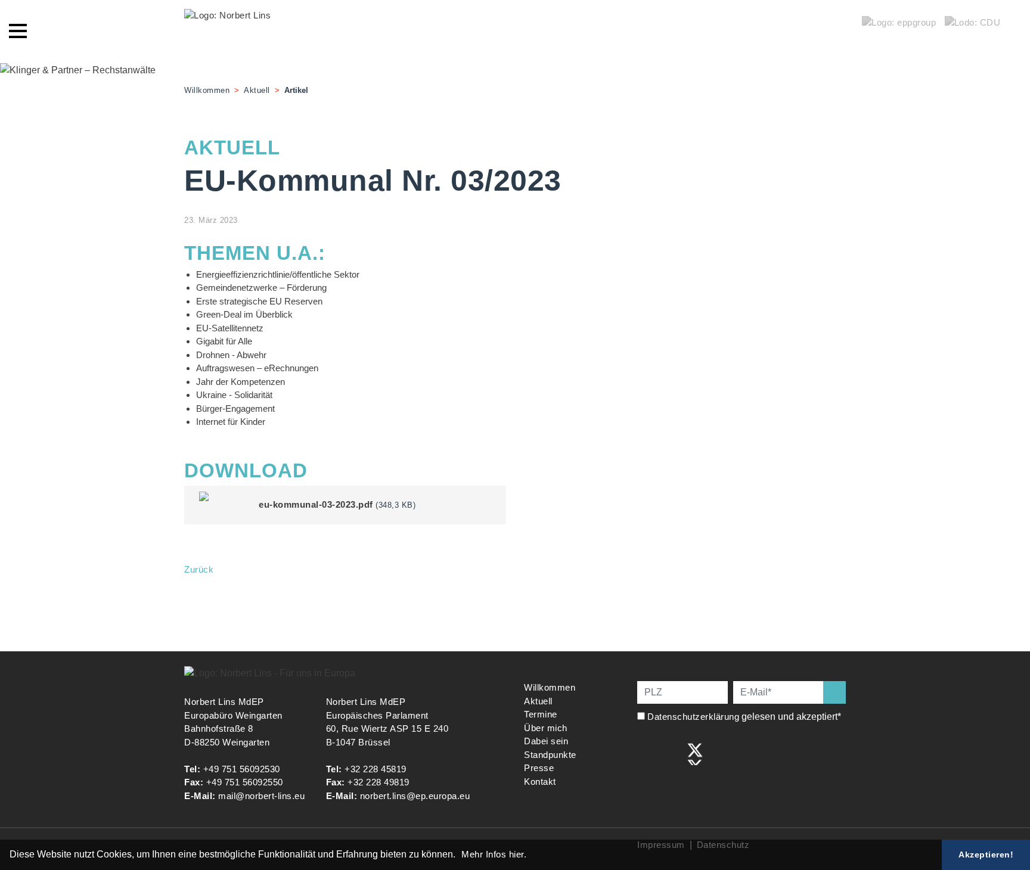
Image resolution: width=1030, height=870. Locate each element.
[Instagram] (670, 753)
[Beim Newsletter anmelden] (834, 692)
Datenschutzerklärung (693, 716)
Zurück (198, 569)
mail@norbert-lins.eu (261, 796)
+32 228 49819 (378, 782)
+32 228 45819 (376, 769)
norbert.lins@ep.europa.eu (415, 796)
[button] (459, 855)
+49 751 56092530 (241, 769)
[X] (695, 753)
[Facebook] (645, 753)
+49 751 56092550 (244, 782)
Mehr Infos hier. (493, 854)
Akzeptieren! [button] (985, 854)
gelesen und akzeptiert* (745, 716)
